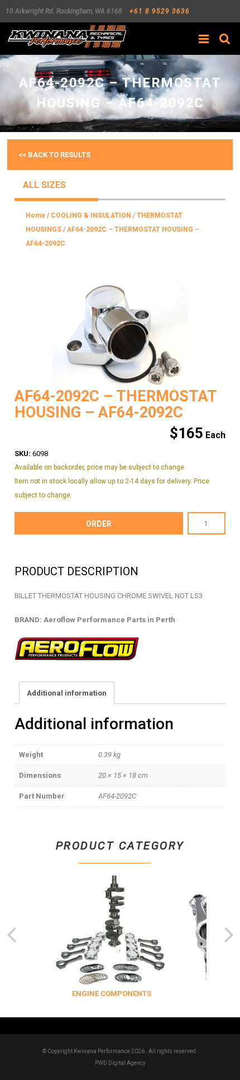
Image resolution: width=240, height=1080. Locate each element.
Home (35, 215)
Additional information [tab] (67, 693)
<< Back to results (54, 155)
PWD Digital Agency (120, 1063)
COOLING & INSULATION (91, 215)
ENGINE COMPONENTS (108, 993)
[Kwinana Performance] (66, 36)
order (99, 523)
